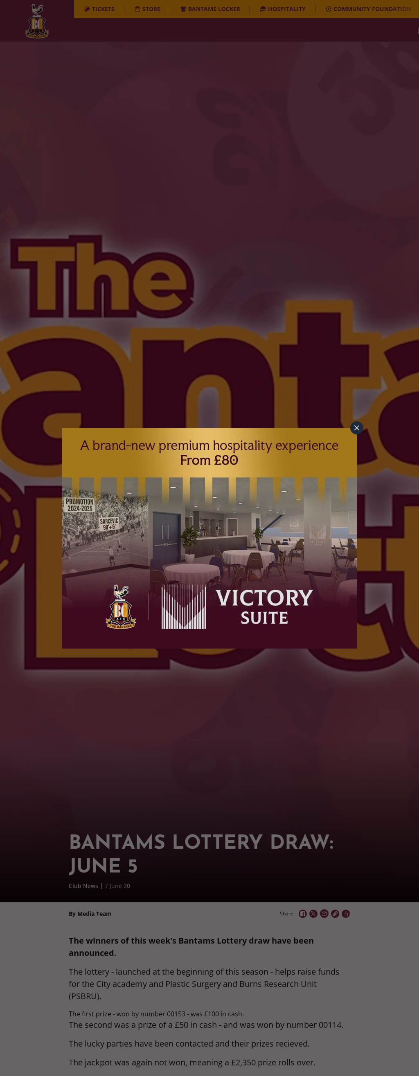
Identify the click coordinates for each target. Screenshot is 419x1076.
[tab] (357, 428)
